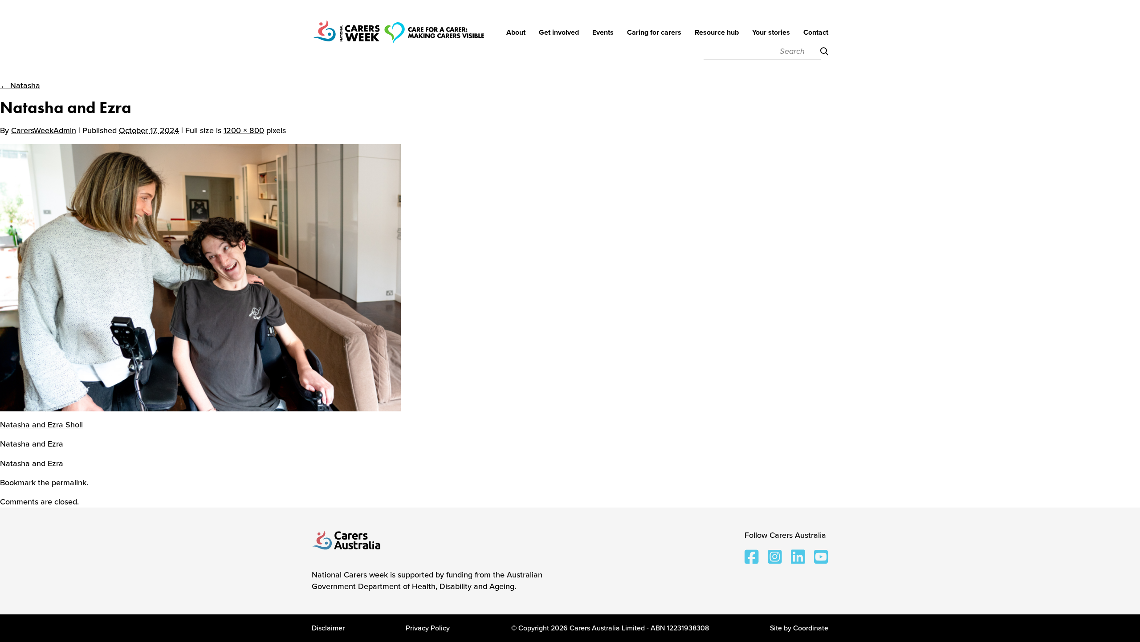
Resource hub (717, 33)
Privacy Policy (428, 628)
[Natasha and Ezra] (200, 277)
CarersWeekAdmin (43, 130)
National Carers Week (398, 44)
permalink (69, 483)
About (515, 33)
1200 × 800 (244, 130)
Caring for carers (654, 33)
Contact (815, 33)
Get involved (559, 33)
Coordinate (810, 628)
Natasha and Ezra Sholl (41, 425)
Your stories (771, 33)
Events (603, 33)
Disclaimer (328, 628)
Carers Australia (347, 541)
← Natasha (20, 85)
